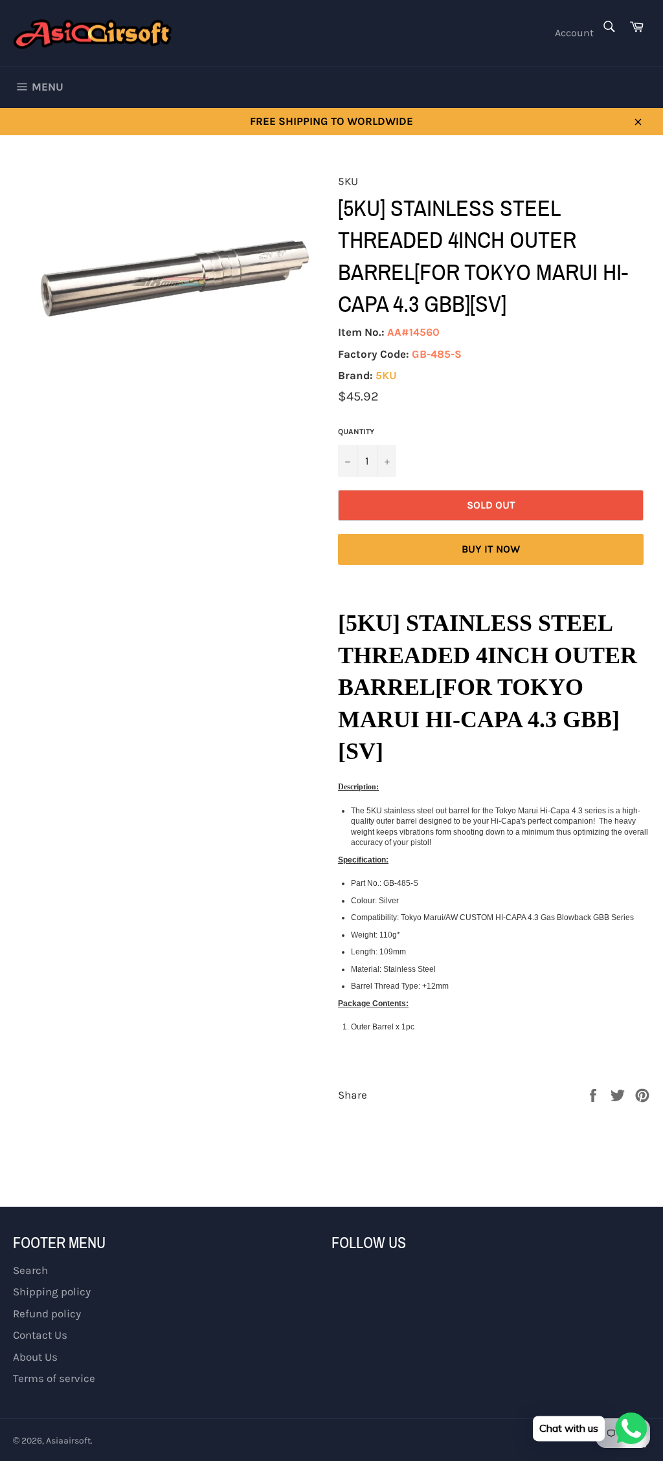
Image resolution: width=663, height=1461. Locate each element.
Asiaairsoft (68, 1440)
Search (30, 1270)
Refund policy (47, 1313)
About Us (35, 1356)
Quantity (356, 431)
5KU (386, 375)
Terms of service (54, 1378)
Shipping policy (52, 1291)
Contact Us (40, 1334)
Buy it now (491, 549)
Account (574, 33)
